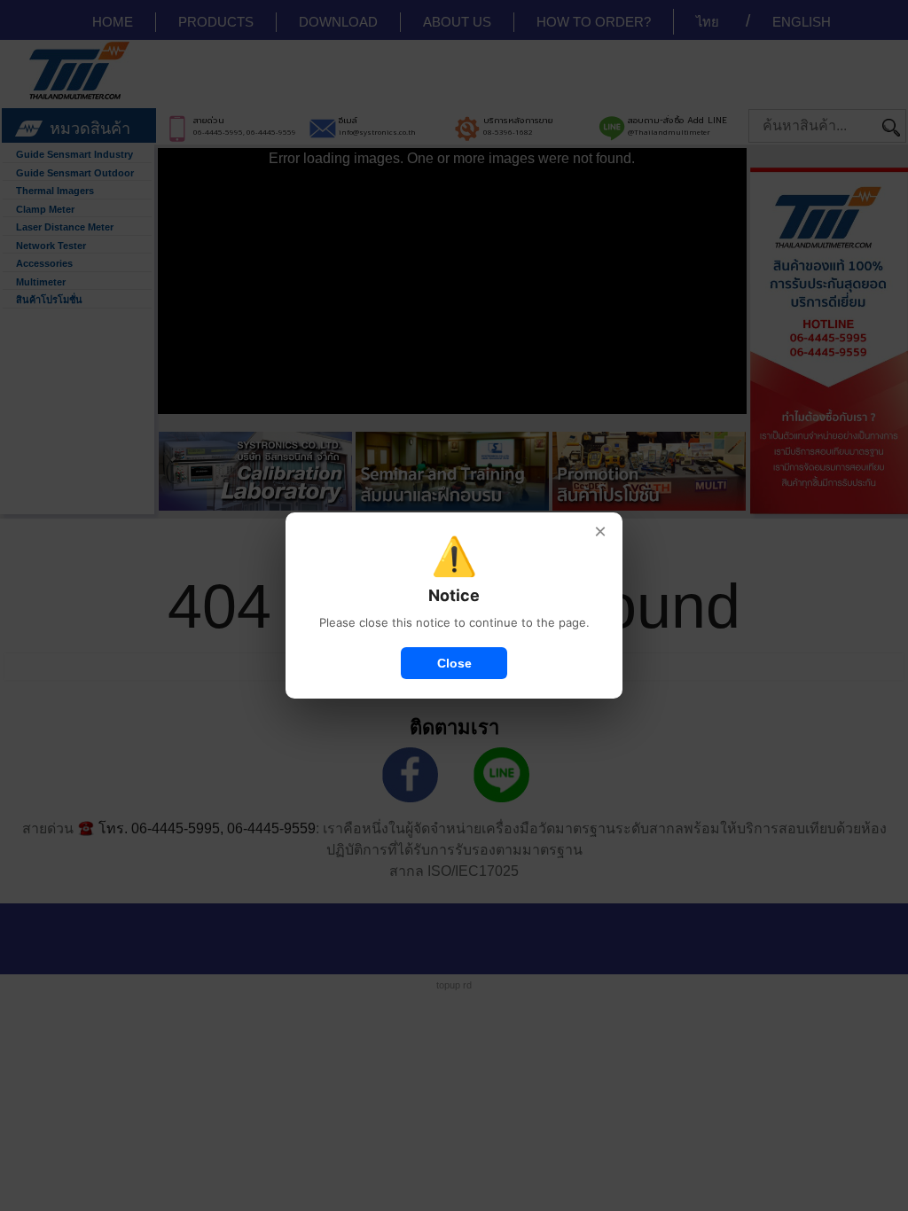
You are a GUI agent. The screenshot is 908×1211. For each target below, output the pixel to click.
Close (454, 663)
